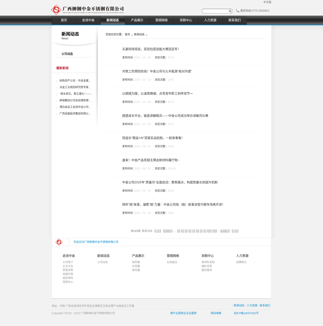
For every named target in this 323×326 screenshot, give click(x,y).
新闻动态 (139, 34)
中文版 (267, 2)
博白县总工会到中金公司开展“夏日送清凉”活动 (87, 107)
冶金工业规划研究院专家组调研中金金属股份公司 (89, 87)
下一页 (225, 231)
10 (209, 231)
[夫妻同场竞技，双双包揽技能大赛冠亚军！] (112, 50)
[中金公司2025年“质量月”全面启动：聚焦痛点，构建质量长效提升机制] (112, 183)
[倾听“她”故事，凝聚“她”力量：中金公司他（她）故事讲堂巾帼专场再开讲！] (112, 205)
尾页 (235, 231)
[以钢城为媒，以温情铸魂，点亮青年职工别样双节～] (112, 94)
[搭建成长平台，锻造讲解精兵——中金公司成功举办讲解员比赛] (112, 116)
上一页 (168, 231)
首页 (64, 20)
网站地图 (215, 313)
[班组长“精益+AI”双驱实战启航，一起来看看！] (112, 138)
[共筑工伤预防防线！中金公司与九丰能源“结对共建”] (112, 72)
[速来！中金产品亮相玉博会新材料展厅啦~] (112, 161)
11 (214, 231)
